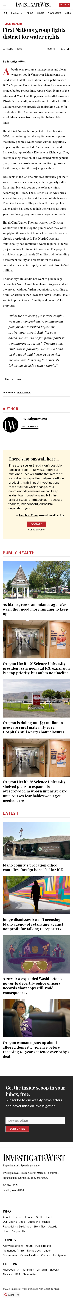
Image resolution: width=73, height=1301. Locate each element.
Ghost (47, 1288)
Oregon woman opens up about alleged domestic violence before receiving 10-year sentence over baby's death (36, 1049)
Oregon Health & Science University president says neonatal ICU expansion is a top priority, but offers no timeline (36, 668)
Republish (50, 49)
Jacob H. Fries (28, 515)
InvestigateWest (16, 61)
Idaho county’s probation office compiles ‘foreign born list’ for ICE (33, 867)
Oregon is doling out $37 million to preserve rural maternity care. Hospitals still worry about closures (33, 727)
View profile (29, 426)
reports (41, 90)
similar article (14, 294)
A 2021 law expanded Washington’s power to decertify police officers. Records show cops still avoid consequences (32, 985)
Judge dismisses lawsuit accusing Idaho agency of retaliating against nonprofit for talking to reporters (33, 924)
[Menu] (5, 4)
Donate (64, 4)
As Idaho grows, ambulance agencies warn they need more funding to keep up (35, 609)
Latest (11, 813)
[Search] (6, 13)
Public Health (12, 24)
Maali (57, 1288)
